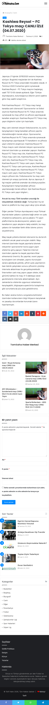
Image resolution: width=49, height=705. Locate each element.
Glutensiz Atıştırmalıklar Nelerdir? (32, 543)
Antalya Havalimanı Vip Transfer (31, 532)
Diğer (6, 604)
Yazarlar (5, 660)
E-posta (6, 469)
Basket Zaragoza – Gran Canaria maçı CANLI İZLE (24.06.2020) (36, 378)
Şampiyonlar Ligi (10, 620)
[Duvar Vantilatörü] (9, 568)
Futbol (6, 612)
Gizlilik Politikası (8, 649)
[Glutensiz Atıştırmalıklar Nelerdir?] (9, 546)
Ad (4, 460)
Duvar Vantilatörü (25, 565)
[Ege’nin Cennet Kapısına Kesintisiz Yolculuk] (9, 524)
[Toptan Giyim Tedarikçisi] (9, 557)
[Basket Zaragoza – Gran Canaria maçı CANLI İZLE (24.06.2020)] (36, 368)
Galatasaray (8, 616)
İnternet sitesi (7, 478)
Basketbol (7, 589)
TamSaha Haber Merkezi (14, 36)
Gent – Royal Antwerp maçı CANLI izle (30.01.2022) (11, 365)
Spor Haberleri (9, 623)
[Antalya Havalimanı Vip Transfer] (9, 535)
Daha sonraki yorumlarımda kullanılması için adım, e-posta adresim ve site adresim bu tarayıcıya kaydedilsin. (23, 491)
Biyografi (7, 597)
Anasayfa (8, 13)
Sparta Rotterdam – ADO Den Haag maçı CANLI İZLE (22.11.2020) (36, 404)
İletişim (5, 653)
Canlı (15, 13)
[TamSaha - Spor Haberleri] (10, 3)
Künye (4, 656)
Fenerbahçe (8, 608)
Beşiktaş (7, 593)
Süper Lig (7, 627)
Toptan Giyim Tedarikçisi (28, 554)
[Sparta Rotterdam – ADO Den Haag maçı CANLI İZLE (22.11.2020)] (36, 394)
